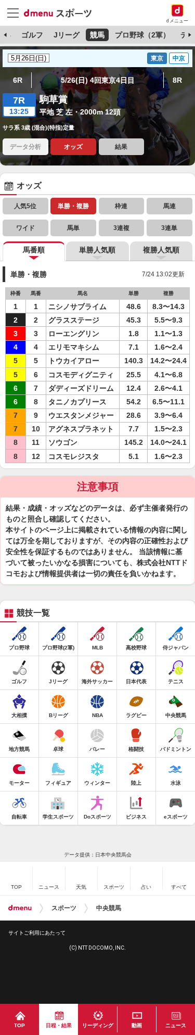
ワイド (25, 228)
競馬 (97, 35)
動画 (137, 1025)
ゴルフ (32, 35)
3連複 (121, 228)
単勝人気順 (97, 250)
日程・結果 (59, 1025)
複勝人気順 (161, 250)
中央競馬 (108, 908)
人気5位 (25, 206)
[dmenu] (20, 908)
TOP (19, 1025)
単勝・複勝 (73, 206)
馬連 (169, 206)
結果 (121, 146)
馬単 (73, 228)
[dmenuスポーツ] (61, 12)
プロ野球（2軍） (142, 35)
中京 (179, 58)
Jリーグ (67, 35)
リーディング (97, 1025)
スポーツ (63, 908)
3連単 (169, 228)
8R (177, 80)
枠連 (121, 206)
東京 (157, 58)
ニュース (175, 1025)
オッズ (73, 146)
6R (17, 80)
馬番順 (34, 250)
